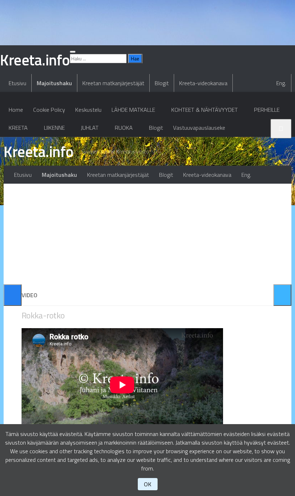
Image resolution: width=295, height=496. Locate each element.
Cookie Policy (49, 109)
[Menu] (73, 52)
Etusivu (17, 83)
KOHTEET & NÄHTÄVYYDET (204, 109)
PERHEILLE (267, 109)
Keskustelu (88, 109)
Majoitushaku (54, 83)
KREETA (18, 127)
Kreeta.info (38, 151)
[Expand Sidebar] (13, 295)
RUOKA (124, 127)
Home (16, 109)
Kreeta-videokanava (203, 83)
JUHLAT (90, 127)
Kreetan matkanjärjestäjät (113, 83)
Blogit (162, 83)
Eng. (281, 83)
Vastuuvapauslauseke (199, 127)
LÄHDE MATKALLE (133, 109)
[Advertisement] (147, 234)
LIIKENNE (54, 127)
